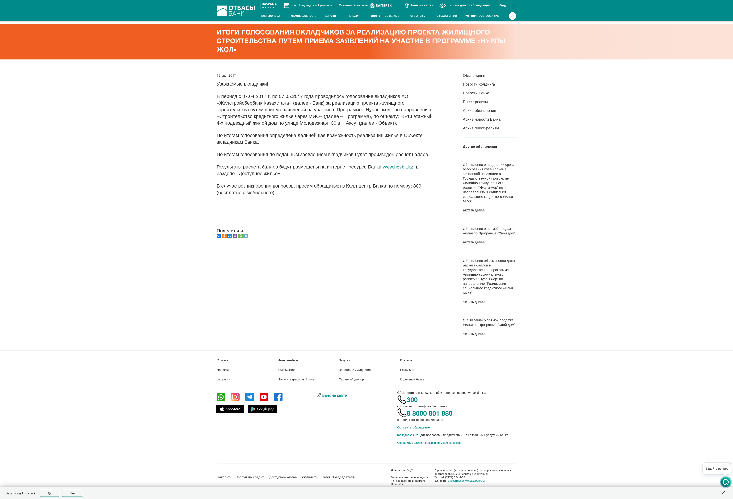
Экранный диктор (351, 379)
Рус (502, 5)
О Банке (222, 360)
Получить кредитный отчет (296, 379)
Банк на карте (334, 395)
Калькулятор (286, 369)
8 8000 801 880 (429, 413)
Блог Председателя (339, 476)
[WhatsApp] (240, 236)
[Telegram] (245, 236)
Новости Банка (476, 92)
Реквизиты (407, 369)
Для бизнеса (271, 16)
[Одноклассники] (224, 236)
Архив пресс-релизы (481, 128)
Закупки (344, 360)
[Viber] (235, 236)
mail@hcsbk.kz (407, 435)
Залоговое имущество (355, 369)
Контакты (406, 360)
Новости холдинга (479, 84)
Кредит (355, 16)
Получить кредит (250, 476)
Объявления (474, 75)
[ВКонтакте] (219, 236)
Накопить (224, 476)
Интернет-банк (288, 360)
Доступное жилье (385, 16)
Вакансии (223, 379)
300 (412, 399)
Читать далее (474, 209)
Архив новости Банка (482, 119)
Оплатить (418, 16)
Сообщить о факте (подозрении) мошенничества (429, 442)
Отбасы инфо (446, 16)
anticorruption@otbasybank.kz (466, 480)
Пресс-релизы (475, 101)
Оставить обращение (413, 427)
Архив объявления (479, 110)
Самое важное (302, 16)
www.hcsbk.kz (398, 166)
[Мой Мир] (229, 236)
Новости (223, 369)
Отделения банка (412, 379)
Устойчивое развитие (482, 16)
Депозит (332, 16)
